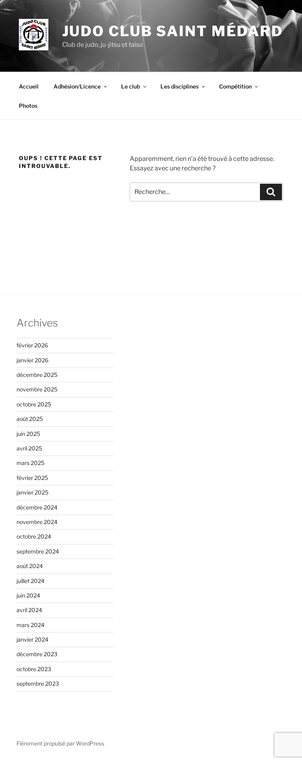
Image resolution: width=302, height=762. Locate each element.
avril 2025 (29, 448)
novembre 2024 (37, 521)
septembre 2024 (38, 551)
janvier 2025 (32, 492)
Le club (130, 86)
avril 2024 (29, 610)
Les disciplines (179, 86)
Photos (28, 105)
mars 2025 (30, 462)
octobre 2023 (34, 669)
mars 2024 (30, 625)
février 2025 (32, 477)
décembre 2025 (37, 374)
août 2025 (30, 418)
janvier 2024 (32, 639)
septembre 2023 (38, 683)
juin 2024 (28, 595)
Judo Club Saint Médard (172, 31)
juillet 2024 (30, 580)
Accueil (29, 86)
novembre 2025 (37, 389)
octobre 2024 (34, 536)
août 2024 (30, 566)
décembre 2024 (37, 507)
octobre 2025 (34, 404)
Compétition (235, 86)
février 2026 (32, 345)
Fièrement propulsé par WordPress (60, 743)
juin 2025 (28, 433)
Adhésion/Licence (77, 86)
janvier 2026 (32, 360)
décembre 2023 (37, 654)
